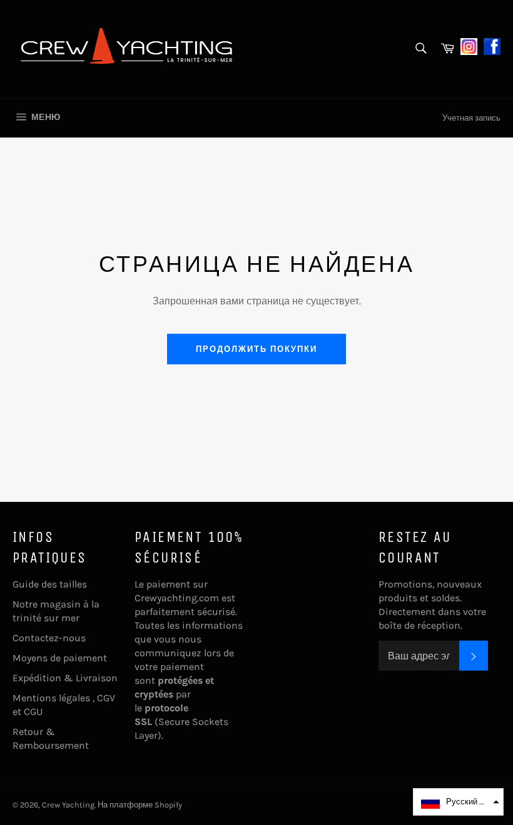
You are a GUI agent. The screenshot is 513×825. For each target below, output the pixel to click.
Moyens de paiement (60, 658)
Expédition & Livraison (65, 678)
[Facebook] (492, 45)
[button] (458, 802)
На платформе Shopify (140, 804)
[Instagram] (468, 45)
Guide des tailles (50, 584)
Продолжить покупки (256, 349)
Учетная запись (471, 117)
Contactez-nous (49, 638)
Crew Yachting (68, 804)
